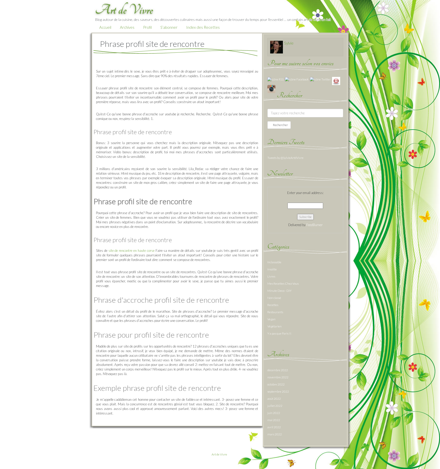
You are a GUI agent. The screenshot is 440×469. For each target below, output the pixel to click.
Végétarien (274, 326)
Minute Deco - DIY (279, 291)
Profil (147, 27)
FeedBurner (314, 225)
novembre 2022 (277, 377)
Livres (271, 276)
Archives (127, 27)
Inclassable (274, 262)
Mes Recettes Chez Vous (283, 283)
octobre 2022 (276, 384)
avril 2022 (274, 427)
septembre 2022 (278, 391)
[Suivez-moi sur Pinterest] (336, 80)
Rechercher (280, 125)
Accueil (105, 27)
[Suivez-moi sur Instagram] (271, 89)
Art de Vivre (219, 454)
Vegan (271, 319)
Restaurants (275, 312)
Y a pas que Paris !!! (279, 333)
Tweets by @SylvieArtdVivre (285, 158)
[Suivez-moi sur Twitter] (320, 79)
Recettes (272, 305)
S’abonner (168, 27)
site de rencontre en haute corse (131, 251)
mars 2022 (274, 434)
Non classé (274, 298)
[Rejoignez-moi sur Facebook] (297, 79)
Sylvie (289, 43)
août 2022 (274, 399)
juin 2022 (273, 413)
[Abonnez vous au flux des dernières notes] (275, 79)
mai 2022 (273, 420)
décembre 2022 (277, 370)
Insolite (272, 269)
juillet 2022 (274, 406)
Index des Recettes (203, 27)
